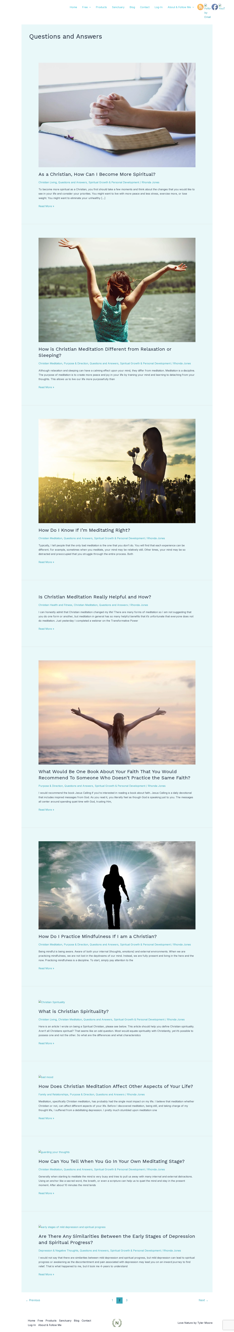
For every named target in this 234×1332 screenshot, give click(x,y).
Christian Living (48, 182)
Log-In (159, 7)
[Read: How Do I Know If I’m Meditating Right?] (117, 470)
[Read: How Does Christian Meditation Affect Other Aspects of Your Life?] (46, 1077)
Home (73, 7)
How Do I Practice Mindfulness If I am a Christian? (98, 936)
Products (101, 7)
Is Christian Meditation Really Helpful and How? (95, 597)
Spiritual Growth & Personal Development (114, 182)
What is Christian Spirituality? (74, 1011)
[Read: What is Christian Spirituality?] (52, 1002)
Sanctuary (118, 7)
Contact (144, 7)
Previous (33, 1300)
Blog (132, 7)
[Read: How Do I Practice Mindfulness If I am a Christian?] (117, 885)
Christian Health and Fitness (55, 605)
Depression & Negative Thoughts (58, 1250)
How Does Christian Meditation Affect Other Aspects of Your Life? (116, 1086)
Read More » (46, 206)
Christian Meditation (50, 363)
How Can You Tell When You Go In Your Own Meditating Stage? (112, 1161)
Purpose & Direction (76, 363)
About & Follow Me (179, 7)
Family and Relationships (53, 1094)
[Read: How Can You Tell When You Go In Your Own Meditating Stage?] (54, 1151)
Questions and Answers (72, 182)
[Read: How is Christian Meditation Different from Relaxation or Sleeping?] (117, 289)
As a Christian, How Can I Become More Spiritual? (97, 174)
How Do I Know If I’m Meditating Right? (84, 530)
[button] (89, 7)
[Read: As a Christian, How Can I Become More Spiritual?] (117, 114)
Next (203, 1300)
